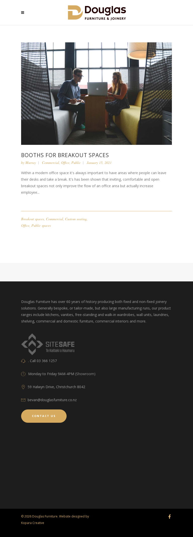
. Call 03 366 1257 (42, 360)
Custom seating (76, 219)
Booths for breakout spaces (65, 155)
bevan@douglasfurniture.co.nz (52, 399)
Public (76, 162)
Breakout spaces (32, 219)
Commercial (50, 162)
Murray (30, 162)
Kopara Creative (32, 523)
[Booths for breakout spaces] (96, 93)
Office (65, 162)
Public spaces (41, 225)
